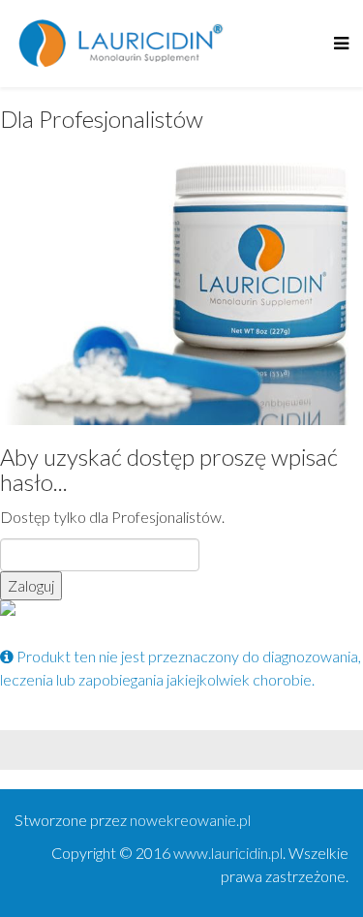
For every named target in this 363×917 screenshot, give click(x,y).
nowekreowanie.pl (190, 819)
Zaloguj (31, 585)
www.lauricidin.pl (228, 852)
